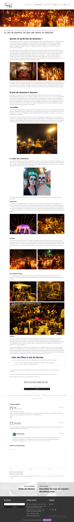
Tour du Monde (57, 395)
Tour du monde (38, 4)
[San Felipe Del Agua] (23, 291)
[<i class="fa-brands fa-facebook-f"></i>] (59, 4)
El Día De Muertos (29, 395)
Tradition (64, 395)
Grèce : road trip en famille (33, 513)
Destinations (28, 4)
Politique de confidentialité (61, 516)
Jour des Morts (38, 395)
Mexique (56, 30)
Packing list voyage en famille (33, 515)
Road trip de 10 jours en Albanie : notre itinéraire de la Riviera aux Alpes (35, 510)
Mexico (49, 353)
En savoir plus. (38, 520)
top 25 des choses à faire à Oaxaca (48, 96)
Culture (21, 395)
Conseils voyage (47, 4)
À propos (55, 4)
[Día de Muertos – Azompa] (50, 259)
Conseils (16, 395)
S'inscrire (37, 388)
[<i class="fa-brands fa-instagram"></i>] (62, 4)
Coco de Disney (17, 362)
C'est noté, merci (47, 520)
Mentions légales (52, 516)
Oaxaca (50, 395)
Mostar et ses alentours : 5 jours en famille (36, 504)
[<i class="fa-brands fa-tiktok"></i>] (67, 4)
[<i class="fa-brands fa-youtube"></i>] (64, 4)
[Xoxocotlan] (23, 224)
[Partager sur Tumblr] (41, 398)
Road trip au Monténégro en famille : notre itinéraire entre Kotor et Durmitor (36, 507)
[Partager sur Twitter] (35, 398)
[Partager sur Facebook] (33, 398)
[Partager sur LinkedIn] (38, 398)
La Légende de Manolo (19, 364)
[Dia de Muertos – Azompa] (50, 71)
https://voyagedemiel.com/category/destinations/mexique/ (37, 440)
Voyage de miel (29, 30)
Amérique (38, 30)
